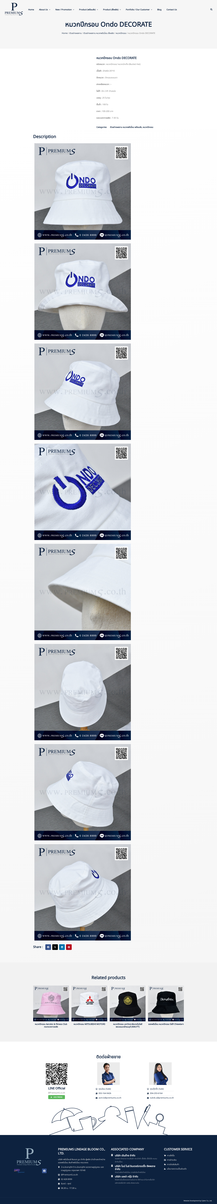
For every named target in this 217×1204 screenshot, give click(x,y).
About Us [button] (43, 9)
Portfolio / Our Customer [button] (138, 9)
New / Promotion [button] (63, 9)
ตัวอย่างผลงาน (75, 33)
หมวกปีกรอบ (121, 33)
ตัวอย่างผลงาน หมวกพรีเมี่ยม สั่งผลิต (98, 33)
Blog (159, 9)
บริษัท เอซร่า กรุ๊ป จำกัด (126, 1177)
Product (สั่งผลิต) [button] (110, 9)
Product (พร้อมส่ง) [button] (87, 9)
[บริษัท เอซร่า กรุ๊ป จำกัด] (112, 1176)
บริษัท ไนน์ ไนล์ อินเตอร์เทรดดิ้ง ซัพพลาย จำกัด (135, 1167)
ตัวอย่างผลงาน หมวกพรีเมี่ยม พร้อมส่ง (126, 127)
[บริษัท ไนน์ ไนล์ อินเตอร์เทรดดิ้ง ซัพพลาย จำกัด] (112, 1166)
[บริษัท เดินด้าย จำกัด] (112, 1155)
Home (31, 9)
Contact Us (172, 9)
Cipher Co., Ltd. (206, 1201)
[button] (49, 9)
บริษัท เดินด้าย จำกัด (125, 1155)
